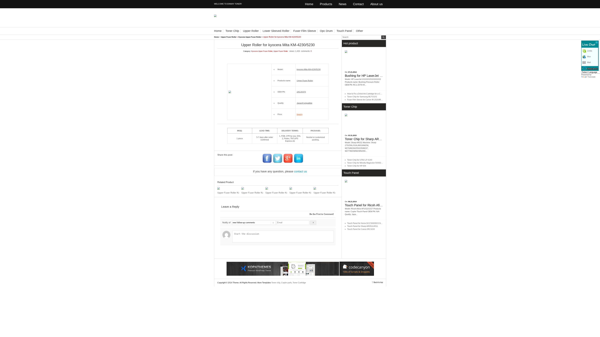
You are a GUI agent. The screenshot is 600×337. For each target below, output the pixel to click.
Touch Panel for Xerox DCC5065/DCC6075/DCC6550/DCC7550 (374, 223)
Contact (358, 4)
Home (309, 4)
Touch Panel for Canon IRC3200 (361, 229)
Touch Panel (344, 30)
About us (376, 4)
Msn (589, 57)
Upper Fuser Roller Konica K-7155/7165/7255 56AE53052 (228, 192)
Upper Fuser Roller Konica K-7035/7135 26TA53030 (300, 192)
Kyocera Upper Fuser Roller (249, 37)
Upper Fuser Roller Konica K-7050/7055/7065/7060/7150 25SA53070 (252, 192)
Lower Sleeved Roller (276, 30)
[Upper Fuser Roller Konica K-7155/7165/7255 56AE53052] (228, 188)
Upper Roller (251, 30)
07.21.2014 (352, 72)
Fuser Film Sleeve (304, 30)
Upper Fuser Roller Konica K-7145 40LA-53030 (276, 192)
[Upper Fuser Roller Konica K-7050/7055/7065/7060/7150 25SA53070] (252, 188)
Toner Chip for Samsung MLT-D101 (362, 97)
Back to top (378, 282)
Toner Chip (232, 30)
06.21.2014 (352, 202)
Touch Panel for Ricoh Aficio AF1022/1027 (374, 205)
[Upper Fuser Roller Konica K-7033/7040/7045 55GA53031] (324, 188)
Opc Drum (326, 30)
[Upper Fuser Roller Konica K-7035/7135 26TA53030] (300, 188)
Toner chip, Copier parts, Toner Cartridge (288, 283)
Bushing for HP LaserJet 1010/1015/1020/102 (376, 75)
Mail (589, 62)
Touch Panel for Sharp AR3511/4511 (362, 226)
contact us (300, 171)
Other (359, 30)
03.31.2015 (352, 135)
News (342, 4)
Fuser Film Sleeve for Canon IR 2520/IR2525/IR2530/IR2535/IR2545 (376, 100)
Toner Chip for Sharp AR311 (364, 139)
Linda (589, 51)
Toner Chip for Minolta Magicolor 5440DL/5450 (367, 163)
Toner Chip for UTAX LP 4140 (359, 160)
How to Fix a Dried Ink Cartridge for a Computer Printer (370, 94)
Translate (591, 77)
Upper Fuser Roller (228, 37)
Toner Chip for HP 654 (356, 166)
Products (326, 4)
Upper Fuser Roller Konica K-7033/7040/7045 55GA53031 (324, 192)
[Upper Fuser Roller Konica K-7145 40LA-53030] (276, 188)
